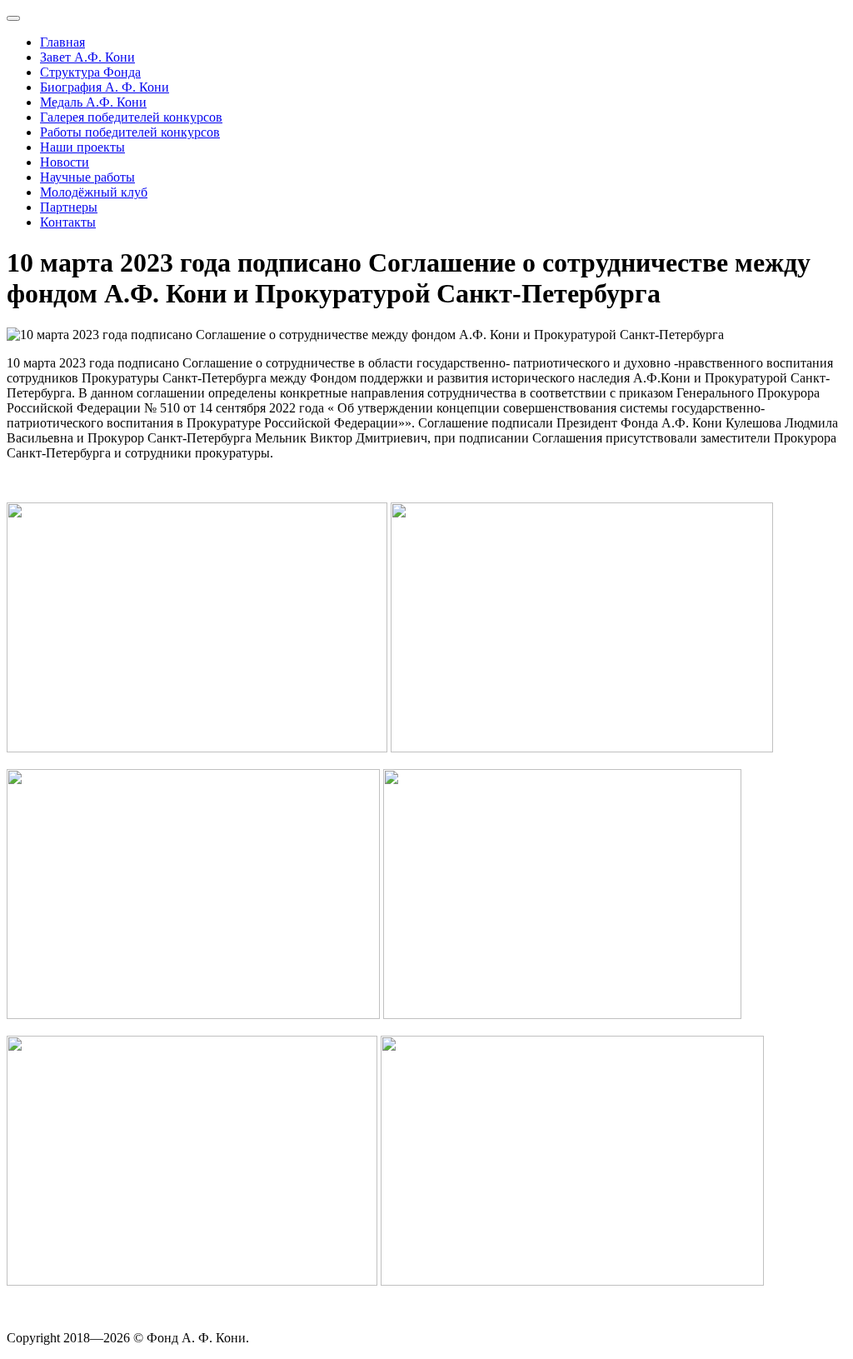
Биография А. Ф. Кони (104, 87)
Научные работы (87, 177)
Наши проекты (82, 147)
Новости (64, 162)
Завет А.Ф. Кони (87, 57)
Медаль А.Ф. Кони (93, 102)
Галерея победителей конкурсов (131, 117)
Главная (62, 42)
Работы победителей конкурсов (130, 132)
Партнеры (68, 207)
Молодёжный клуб (93, 192)
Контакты (68, 222)
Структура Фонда (90, 72)
